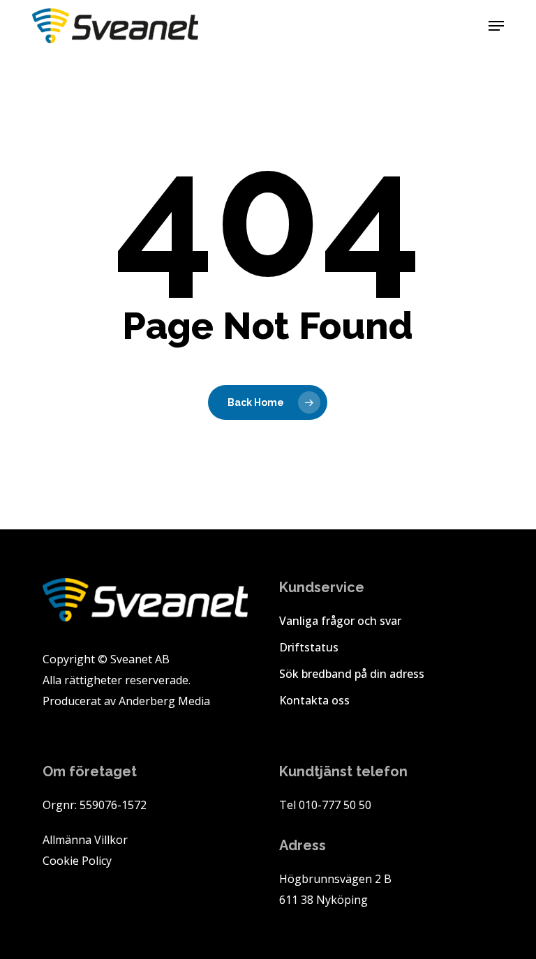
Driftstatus (308, 647)
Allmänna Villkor (85, 839)
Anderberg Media (164, 701)
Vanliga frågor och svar (340, 620)
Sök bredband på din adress (351, 673)
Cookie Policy (77, 860)
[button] (496, 26)
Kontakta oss (314, 700)
